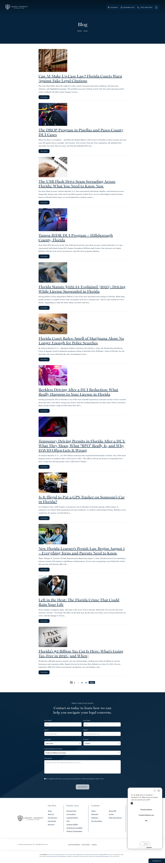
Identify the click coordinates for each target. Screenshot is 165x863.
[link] (145, 7)
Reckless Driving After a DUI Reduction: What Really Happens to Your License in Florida (78, 392)
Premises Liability (72, 824)
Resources (51, 824)
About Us (51, 814)
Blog (86, 31)
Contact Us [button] (156, 860)
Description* (48, 758)
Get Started (82, 787)
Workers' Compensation (74, 831)
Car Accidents (71, 814)
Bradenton (94, 818)
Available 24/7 (129, 7)
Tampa (93, 811)
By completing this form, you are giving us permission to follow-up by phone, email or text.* (75, 779)
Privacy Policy (86, 844)
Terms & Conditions (74, 844)
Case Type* (47, 739)
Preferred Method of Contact (53, 749)
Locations (114, 7)
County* (86, 739)
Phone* (46, 730)
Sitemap (94, 844)
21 (82, 682)
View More (44, 97)
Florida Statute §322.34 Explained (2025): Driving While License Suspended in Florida (82, 289)
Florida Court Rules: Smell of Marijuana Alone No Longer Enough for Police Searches (81, 340)
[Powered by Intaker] (149, 847)
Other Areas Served (115, 818)
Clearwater (94, 814)
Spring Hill (112, 811)
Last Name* (87, 720)
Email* (85, 730)
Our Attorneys (52, 818)
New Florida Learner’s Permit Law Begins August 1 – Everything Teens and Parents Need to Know (82, 550)
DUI (68, 821)
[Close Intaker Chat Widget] (158, 790)
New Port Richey (96, 821)
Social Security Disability (75, 828)
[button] (156, 7)
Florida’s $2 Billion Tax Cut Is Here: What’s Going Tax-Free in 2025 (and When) (81, 653)
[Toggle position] (154, 790)
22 (86, 682)
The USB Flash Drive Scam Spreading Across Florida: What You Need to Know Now (77, 183)
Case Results (52, 821)
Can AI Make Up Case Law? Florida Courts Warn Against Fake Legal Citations (80, 78)
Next (92, 682)
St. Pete (111, 814)
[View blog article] (53, 60)
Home (79, 31)
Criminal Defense (72, 818)
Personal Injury (72, 811)
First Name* (48, 720)
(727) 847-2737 (114, 856)
